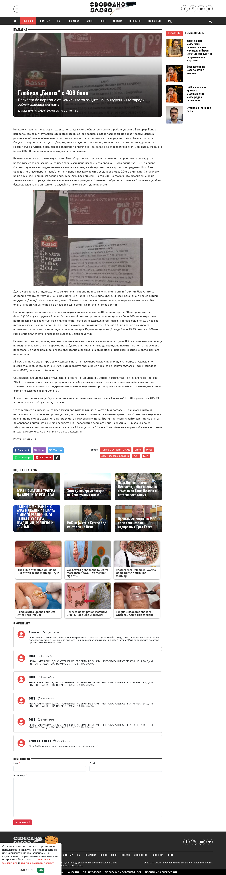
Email (92, 763)
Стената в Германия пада (199, 109)
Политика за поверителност (123, 872)
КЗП (136, 456)
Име (16, 763)
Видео (170, 21)
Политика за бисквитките (161, 872)
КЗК (145, 456)
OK (41, 870)
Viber (41, 450)
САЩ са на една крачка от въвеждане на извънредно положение (196, 93)
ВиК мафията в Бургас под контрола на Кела (86, 525)
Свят (59, 21)
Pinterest (45, 457)
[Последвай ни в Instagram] (192, 8)
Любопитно (135, 21)
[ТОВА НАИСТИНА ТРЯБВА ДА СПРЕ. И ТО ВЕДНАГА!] (36, 486)
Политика (73, 21)
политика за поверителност (37, 863)
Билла (138, 449)
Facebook (24, 450)
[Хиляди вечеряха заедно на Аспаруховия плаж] (87, 486)
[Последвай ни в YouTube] (201, 8)
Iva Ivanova (26, 111)
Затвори (26, 870)
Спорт (103, 21)
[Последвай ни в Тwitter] (209, 8)
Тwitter (57, 450)
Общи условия (92, 872)
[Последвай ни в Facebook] (184, 8)
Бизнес (89, 21)
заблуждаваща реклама (115, 456)
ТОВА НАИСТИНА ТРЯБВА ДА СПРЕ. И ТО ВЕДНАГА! (35, 493)
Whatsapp (25, 457)
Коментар (45, 21)
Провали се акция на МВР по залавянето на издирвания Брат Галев (137, 523)
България (28, 21)
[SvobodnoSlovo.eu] (31, 841)
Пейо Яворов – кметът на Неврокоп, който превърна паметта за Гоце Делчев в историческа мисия (137, 488)
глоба (149, 449)
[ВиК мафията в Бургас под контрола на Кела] (87, 518)
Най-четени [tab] (174, 33)
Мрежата (117, 21)
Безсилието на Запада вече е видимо (196, 69)
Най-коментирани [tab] (194, 33)
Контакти (73, 872)
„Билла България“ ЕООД (115, 449)
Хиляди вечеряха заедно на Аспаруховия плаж (85, 493)
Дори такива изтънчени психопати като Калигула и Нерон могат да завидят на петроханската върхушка (199, 50)
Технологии (154, 21)
